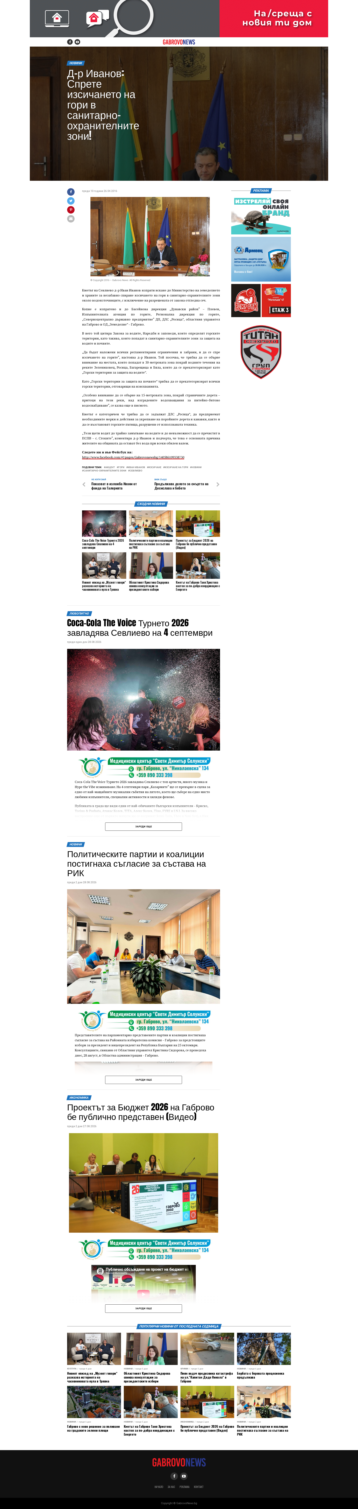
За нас (171, 1487)
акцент (110, 467)
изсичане (154, 467)
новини (196, 467)
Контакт (199, 1487)
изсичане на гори (176, 467)
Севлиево (136, 471)
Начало (159, 1487)
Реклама (184, 1487)
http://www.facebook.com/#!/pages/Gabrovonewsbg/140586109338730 (133, 457)
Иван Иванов (136, 467)
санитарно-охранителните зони (105, 471)
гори (121, 467)
